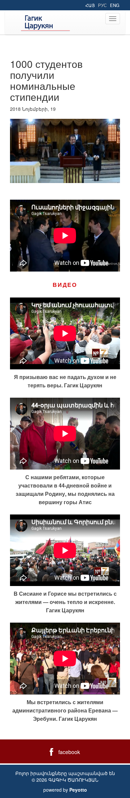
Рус (102, 5)
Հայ (90, 5)
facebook (69, 752)
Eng (114, 5)
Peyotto (78, 789)
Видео (65, 285)
